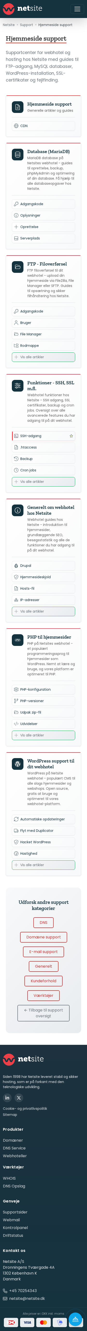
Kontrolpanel (15, 1227)
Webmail (11, 1220)
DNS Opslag (14, 1186)
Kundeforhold (43, 981)
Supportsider (15, 1212)
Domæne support (43, 937)
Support (26, 25)
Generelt (43, 966)
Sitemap (10, 1115)
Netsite (9, 25)
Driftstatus (13, 1235)
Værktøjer (43, 995)
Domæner (13, 1140)
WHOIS (9, 1178)
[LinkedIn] (7, 1097)
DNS (43, 922)
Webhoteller (15, 1156)
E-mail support (43, 951)
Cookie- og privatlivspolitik (25, 1109)
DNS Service (14, 1148)
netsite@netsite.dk (27, 1298)
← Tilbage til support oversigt (43, 1013)
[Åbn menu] (77, 9)
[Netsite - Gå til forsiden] (22, 9)
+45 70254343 (23, 1290)
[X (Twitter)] (18, 1097)
